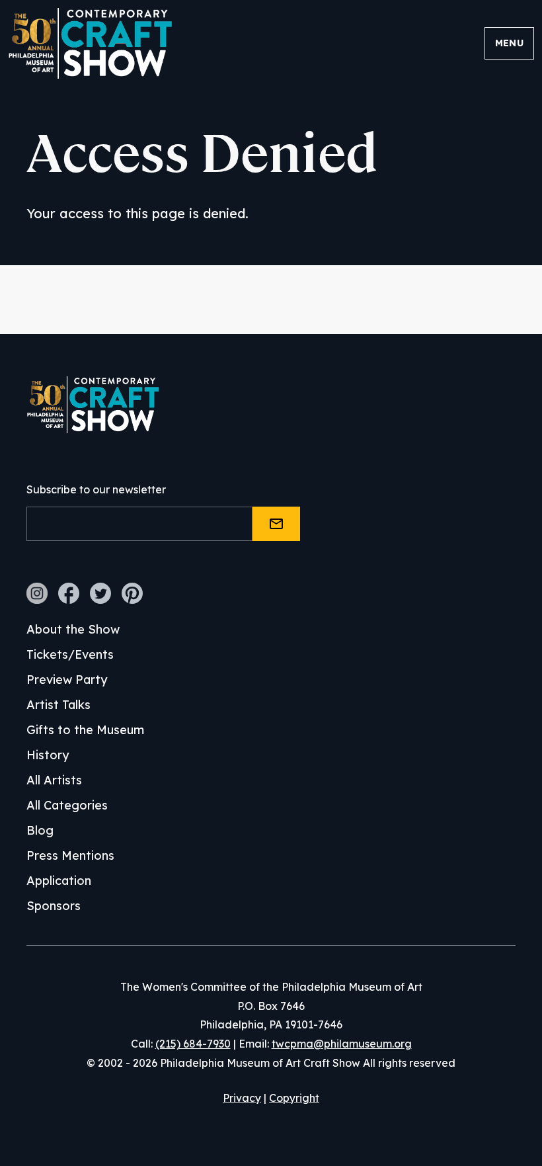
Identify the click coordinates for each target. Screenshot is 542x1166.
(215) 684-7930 (193, 1043)
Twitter (100, 593)
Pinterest (132, 593)
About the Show (73, 629)
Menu (509, 43)
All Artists (54, 780)
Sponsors (53, 905)
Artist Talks (58, 704)
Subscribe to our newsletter (96, 489)
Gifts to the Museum (85, 729)
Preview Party (66, 679)
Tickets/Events (70, 654)
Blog (40, 830)
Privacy (242, 1097)
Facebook (68, 593)
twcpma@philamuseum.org (342, 1043)
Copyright (294, 1097)
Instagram (37, 593)
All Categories (67, 805)
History (47, 755)
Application (58, 880)
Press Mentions (70, 855)
